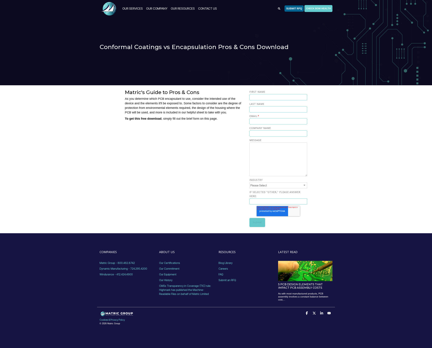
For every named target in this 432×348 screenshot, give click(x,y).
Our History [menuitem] (165, 280)
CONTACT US (207, 8)
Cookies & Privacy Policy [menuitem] (112, 319)
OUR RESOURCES (183, 8)
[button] (307, 313)
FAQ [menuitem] (221, 274)
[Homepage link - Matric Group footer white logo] (116, 314)
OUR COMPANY (156, 8)
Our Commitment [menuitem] (169, 268)
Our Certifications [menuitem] (169, 263)
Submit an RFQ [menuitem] (227, 280)
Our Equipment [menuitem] (167, 274)
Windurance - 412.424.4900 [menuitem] (116, 274)
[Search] (279, 8)
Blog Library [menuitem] (226, 263)
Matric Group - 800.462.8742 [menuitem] (117, 263)
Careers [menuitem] (223, 268)
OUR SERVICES (132, 8)
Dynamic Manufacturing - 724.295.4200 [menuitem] (123, 268)
